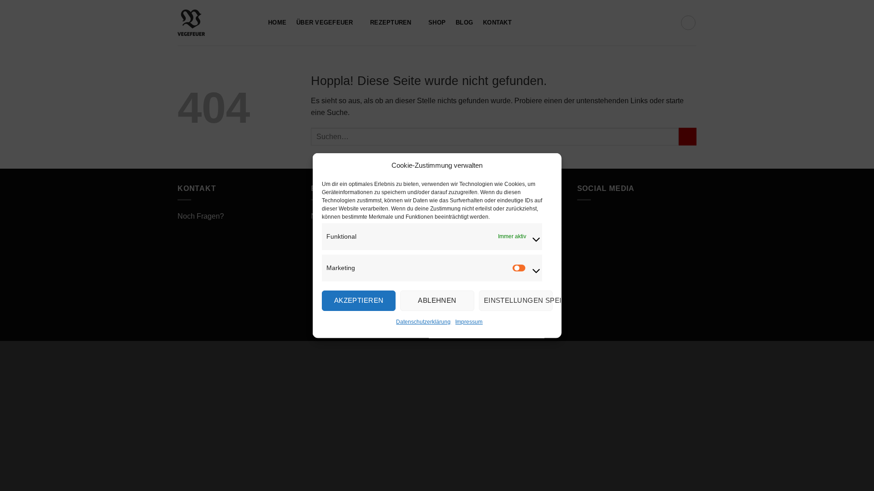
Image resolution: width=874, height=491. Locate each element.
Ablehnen (437, 300)
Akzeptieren (358, 300)
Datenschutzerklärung (423, 321)
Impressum (469, 321)
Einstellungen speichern (517, 300)
